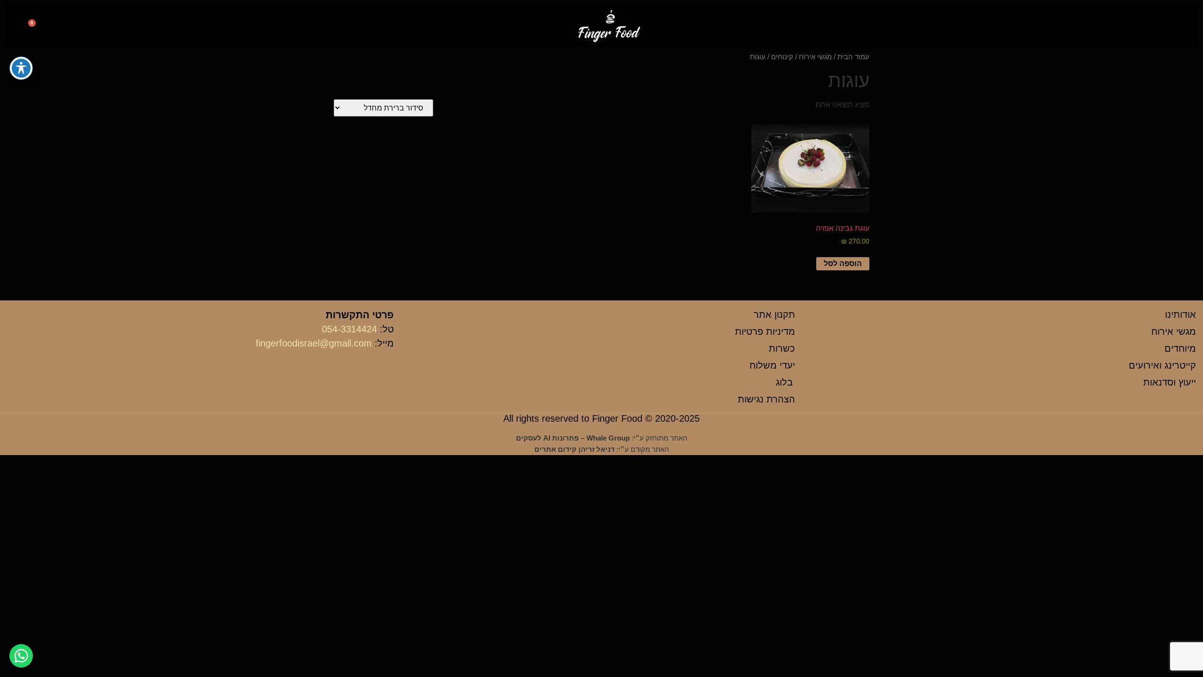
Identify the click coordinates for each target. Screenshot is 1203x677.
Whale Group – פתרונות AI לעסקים (573, 438)
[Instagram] (96, 27)
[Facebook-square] (117, 27)
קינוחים (782, 57)
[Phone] (75, 27)
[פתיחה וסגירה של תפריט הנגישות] (21, 68)
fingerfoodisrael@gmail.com (314, 343)
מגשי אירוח (815, 57)
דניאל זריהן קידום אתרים (574, 449)
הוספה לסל (843, 264)
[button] (1173, 26)
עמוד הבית (853, 57)
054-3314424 (349, 329)
